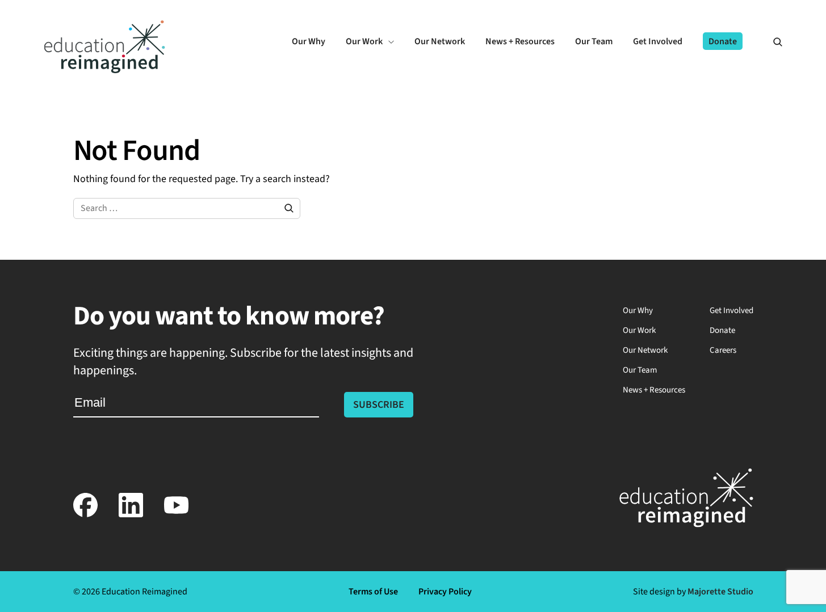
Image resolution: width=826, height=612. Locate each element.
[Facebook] (85, 515)
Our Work (639, 330)
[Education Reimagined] (104, 70)
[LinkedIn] (131, 515)
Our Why (638, 310)
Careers (723, 350)
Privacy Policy (445, 591)
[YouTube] (176, 515)
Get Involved (731, 310)
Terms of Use (373, 591)
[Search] (772, 41)
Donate (722, 330)
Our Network (645, 350)
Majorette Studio (720, 591)
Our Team (640, 370)
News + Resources (654, 390)
